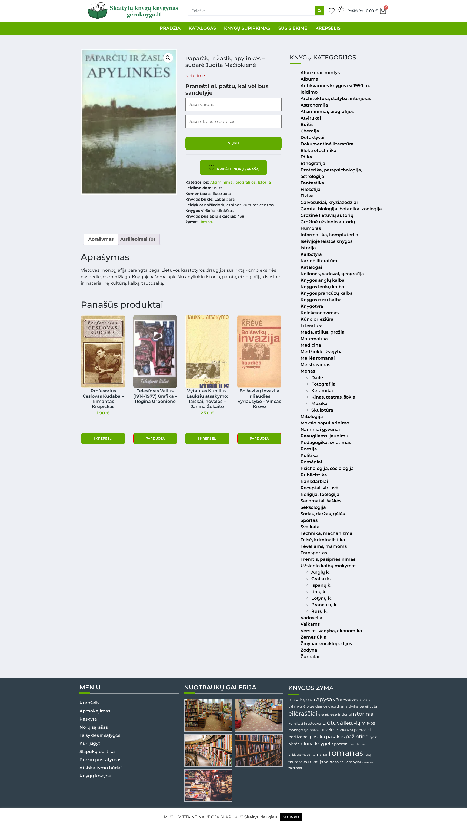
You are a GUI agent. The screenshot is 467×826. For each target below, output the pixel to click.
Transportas (314, 552)
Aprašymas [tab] (101, 239)
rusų (367, 755)
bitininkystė (296, 706)
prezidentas (356, 744)
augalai (365, 700)
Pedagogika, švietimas (326, 442)
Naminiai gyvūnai (320, 429)
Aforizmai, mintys (320, 72)
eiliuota (371, 706)
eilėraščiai (302, 713)
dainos (321, 706)
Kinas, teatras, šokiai (334, 397)
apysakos (349, 699)
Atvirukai (311, 118)
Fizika (307, 195)
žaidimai (295, 768)
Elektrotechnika (318, 150)
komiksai (295, 723)
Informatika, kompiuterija (329, 234)
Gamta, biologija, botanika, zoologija (341, 208)
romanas (345, 753)
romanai (319, 754)
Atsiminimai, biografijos (233, 182)
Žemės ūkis (313, 637)
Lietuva (206, 222)
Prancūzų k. (324, 604)
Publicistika (314, 474)
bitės (310, 706)
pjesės (293, 744)
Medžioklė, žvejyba (322, 351)
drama (342, 706)
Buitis (307, 124)
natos (314, 730)
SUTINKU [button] (291, 817)
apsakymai (301, 699)
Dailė (317, 377)
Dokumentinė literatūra (327, 144)
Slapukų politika (97, 751)
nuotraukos (344, 730)
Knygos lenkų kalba (322, 286)
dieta (332, 706)
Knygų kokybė (95, 775)
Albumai (310, 79)
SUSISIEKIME (292, 28)
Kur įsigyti (90, 743)
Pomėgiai (311, 462)
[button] (168, 58)
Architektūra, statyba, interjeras (336, 98)
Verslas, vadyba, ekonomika (331, 630)
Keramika (322, 390)
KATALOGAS (202, 28)
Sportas (309, 520)
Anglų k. (320, 572)
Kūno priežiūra (317, 319)
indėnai (345, 714)
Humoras (311, 228)
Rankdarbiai (314, 481)
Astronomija (314, 105)
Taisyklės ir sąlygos (99, 735)
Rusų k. (319, 611)
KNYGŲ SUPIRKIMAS (247, 28)
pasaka (317, 736)
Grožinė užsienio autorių (328, 221)
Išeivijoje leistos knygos (326, 241)
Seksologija (313, 507)
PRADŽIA (170, 28)
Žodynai (310, 650)
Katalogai (311, 267)
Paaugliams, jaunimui (325, 436)
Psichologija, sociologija (327, 468)
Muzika (319, 403)
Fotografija (323, 384)
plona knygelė (317, 743)
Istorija (264, 182)
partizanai (298, 736)
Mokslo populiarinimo (325, 423)
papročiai (362, 730)
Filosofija (311, 189)
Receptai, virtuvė (319, 487)
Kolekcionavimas (320, 312)
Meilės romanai (318, 358)
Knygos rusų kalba (321, 299)
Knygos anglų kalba (323, 280)
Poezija (309, 449)
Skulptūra (322, 410)
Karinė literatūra (319, 260)
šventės (367, 762)
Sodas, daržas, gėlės (323, 513)
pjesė (373, 737)
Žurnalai (310, 656)
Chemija (310, 131)
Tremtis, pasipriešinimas (328, 559)
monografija (298, 730)
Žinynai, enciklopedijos (326, 643)
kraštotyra (312, 723)
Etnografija (313, 163)
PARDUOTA (155, 438)
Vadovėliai (312, 617)
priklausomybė (299, 755)
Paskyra (355, 11)
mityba (368, 723)
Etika (306, 157)
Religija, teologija (320, 494)
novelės (327, 729)
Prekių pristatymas (100, 759)
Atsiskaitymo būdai (100, 767)
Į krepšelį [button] (103, 438)
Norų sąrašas (93, 727)
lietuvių (352, 723)
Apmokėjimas (94, 711)
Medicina (311, 345)
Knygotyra (312, 306)
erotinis (323, 714)
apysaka (327, 699)
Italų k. (318, 591)
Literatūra (312, 325)
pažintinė (357, 736)
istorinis (363, 714)
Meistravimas (315, 364)
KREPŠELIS (328, 28)
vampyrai (353, 762)
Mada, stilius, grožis (322, 332)
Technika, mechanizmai (327, 533)
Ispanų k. (321, 585)
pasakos (335, 736)
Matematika (314, 338)
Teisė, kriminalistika (323, 539)
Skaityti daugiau (260, 817)
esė (333, 714)
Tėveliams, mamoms (324, 546)
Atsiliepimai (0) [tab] (137, 239)
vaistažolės (333, 762)
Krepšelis (89, 702)
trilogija (315, 761)
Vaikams (310, 624)
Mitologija (312, 416)
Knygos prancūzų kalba (327, 293)
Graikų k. (321, 578)
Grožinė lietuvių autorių (327, 215)
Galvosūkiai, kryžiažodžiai (329, 202)
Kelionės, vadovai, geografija (332, 273)
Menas (308, 371)
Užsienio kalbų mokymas (328, 565)
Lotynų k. (321, 598)
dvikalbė (356, 706)
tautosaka (297, 761)
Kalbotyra (311, 254)
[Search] (319, 10)
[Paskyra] (341, 9)
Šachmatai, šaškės (321, 500)
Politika (309, 455)
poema (340, 744)
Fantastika (312, 182)
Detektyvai (313, 137)
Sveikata (310, 526)
